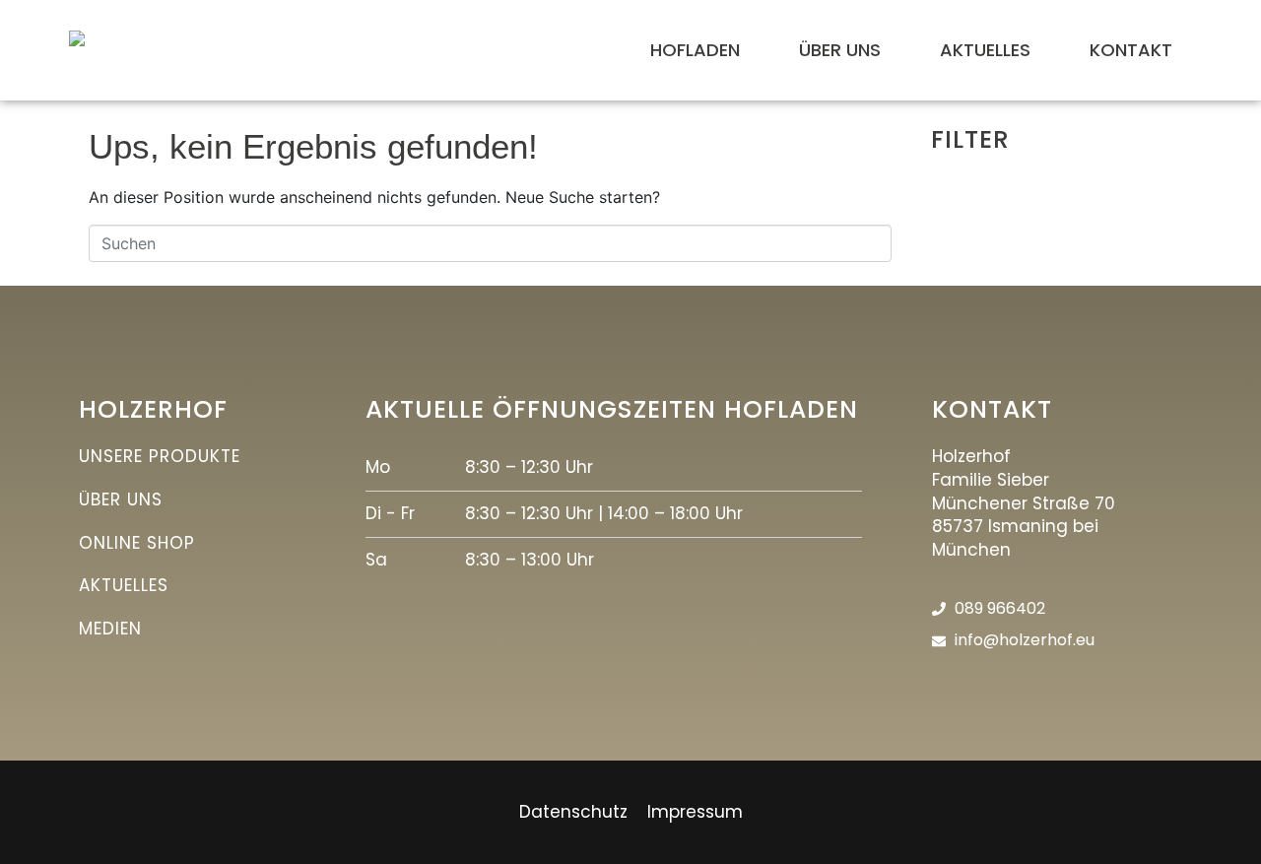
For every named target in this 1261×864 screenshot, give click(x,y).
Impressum (695, 812)
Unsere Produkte (159, 456)
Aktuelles (123, 585)
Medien (110, 628)
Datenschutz (573, 812)
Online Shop (137, 543)
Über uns (121, 499)
